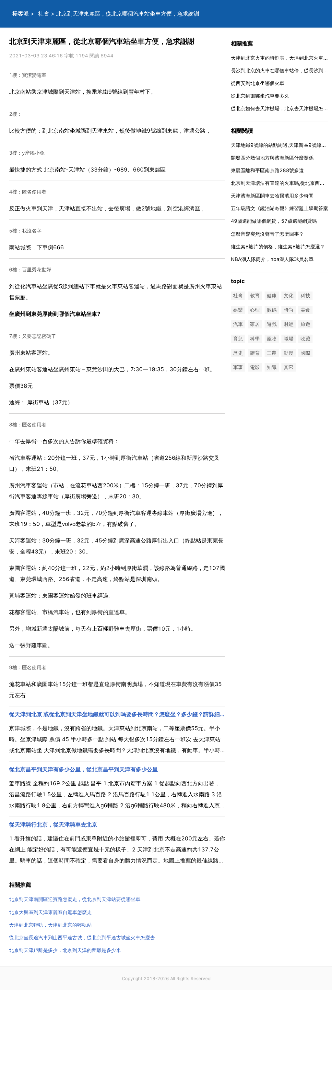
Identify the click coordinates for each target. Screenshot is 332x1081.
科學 (255, 339)
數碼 (272, 310)
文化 (288, 295)
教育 (255, 295)
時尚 (288, 310)
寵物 (272, 339)
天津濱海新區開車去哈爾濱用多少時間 (272, 196)
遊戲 (272, 324)
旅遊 (305, 324)
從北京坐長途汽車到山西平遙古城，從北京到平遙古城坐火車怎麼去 (82, 937)
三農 (272, 353)
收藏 (305, 339)
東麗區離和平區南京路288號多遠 (267, 170)
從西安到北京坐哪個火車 (257, 83)
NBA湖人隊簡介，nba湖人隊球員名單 (272, 259)
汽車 (238, 324)
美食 (305, 310)
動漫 (288, 353)
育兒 (238, 339)
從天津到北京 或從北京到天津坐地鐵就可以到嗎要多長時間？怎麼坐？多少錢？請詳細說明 (117, 714)
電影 (255, 367)
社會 (43, 13)
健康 (272, 295)
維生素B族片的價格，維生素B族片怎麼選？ (278, 247)
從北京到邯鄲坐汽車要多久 (260, 96)
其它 (288, 367)
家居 (255, 324)
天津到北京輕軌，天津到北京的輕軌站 (50, 925)
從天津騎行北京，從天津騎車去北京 (53, 824)
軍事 (238, 367)
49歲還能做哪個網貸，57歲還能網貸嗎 (274, 221)
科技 (305, 295)
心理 (255, 310)
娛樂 (238, 310)
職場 (288, 339)
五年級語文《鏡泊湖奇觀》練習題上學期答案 (279, 208)
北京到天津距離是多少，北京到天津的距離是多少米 (65, 950)
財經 (288, 324)
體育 (255, 353)
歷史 (238, 353)
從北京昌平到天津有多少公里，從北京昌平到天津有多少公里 (83, 769)
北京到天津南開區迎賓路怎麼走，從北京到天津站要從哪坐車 (74, 899)
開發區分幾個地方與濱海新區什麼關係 (272, 158)
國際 (305, 353)
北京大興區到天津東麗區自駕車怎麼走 (50, 912)
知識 (272, 367)
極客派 (20, 13)
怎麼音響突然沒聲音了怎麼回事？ (267, 234)
